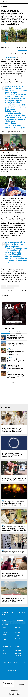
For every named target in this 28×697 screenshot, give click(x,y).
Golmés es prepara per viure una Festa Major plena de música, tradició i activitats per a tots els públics (13, 504)
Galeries (4, 653)
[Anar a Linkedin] (17, 612)
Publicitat (18, 650)
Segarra (17, 632)
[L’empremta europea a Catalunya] (14, 541)
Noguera (17, 638)
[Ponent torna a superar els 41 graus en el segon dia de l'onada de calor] (14, 468)
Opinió (4, 650)
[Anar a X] (15, 612)
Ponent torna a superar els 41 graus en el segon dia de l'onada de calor (14, 479)
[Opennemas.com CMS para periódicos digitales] (14, 670)
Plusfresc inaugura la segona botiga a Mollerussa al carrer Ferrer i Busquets (15, 360)
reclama (17, 286)
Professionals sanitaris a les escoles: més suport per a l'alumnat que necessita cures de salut (13, 429)
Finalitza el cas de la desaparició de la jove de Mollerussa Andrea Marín (15, 366)
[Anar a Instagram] (20, 612)
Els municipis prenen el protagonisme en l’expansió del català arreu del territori (12, 575)
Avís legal (18, 658)
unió (8, 286)
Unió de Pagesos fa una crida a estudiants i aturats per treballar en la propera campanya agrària (15, 352)
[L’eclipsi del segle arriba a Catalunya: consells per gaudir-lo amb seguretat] (14, 443)
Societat (4, 7)
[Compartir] (12, 53)
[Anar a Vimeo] (22, 612)
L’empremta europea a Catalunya (13, 552)
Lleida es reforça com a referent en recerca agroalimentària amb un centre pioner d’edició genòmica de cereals (13, 529)
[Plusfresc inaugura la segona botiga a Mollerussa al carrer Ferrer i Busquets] (3, 359)
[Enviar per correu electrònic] (8, 53)
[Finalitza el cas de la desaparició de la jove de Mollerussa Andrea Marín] (3, 366)
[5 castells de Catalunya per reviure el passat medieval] (3, 343)
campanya (4, 286)
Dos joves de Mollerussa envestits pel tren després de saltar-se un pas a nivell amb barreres (15, 375)
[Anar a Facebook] (12, 612)
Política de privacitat (18, 654)
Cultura (4, 639)
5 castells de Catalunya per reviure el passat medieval (15, 344)
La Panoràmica (6, 637)
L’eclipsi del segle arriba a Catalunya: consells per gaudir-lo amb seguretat (13, 455)
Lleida (17, 624)
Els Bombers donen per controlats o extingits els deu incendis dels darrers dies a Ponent (13, 600)
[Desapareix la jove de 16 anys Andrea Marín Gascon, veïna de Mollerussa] (3, 337)
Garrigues (18, 627)
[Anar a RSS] (25, 612)
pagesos (12, 286)
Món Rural (5, 624)
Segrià (17, 635)
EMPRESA (4, 630)
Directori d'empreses (5, 633)
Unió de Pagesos (10, 57)
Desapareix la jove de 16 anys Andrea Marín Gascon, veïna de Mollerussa (15, 337)
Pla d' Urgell (18, 630)
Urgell (17, 641)
